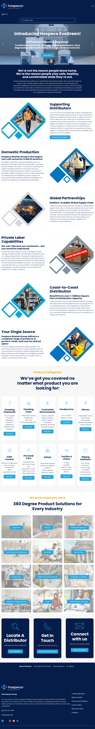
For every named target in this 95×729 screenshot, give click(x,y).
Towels (66, 463)
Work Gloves (85, 418)
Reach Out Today (79, 650)
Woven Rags (85, 468)
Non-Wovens (66, 416)
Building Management (79, 527)
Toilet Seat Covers (28, 471)
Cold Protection (85, 425)
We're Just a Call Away (47, 651)
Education (47, 552)
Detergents (9, 420)
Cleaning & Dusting (28, 416)
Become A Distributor (60, 137)
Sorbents (47, 468)
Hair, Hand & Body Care (28, 465)
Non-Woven (85, 463)
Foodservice (66, 469)
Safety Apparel (47, 470)
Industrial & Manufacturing (16, 602)
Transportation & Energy (79, 602)
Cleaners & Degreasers (9, 423)
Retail (47, 602)
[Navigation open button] (92, 6)
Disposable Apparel (47, 463)
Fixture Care (9, 467)
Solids (9, 470)
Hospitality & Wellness (79, 577)
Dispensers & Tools (28, 469)
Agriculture (16, 527)
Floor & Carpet (9, 465)
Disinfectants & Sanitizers (9, 428)
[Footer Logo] (13, 687)
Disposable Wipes (28, 473)
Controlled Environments (85, 471)
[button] (5, 14)
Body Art (47, 527)
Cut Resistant (85, 420)
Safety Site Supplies (47, 466)
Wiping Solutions (47, 418)
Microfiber (85, 465)
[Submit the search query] (22, 20)
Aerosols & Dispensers (9, 463)
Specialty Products (47, 427)
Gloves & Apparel (47, 416)
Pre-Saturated (85, 474)
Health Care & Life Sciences (48, 577)
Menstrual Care (28, 462)
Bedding (66, 465)
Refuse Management (28, 422)
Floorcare (28, 420)
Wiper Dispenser (59, 666)
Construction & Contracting (16, 552)
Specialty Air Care (9, 472)
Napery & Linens (66, 418)
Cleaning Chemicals (47, 425)
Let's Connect (15, 651)
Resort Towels (66, 467)
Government (78, 552)
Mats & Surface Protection (47, 421)
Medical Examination (85, 422)
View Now (9, 434)
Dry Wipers (70, 666)
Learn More (47, 55)
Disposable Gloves (85, 416)
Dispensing (28, 418)
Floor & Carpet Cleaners (9, 417)
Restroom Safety (47, 472)
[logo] (13, 5)
